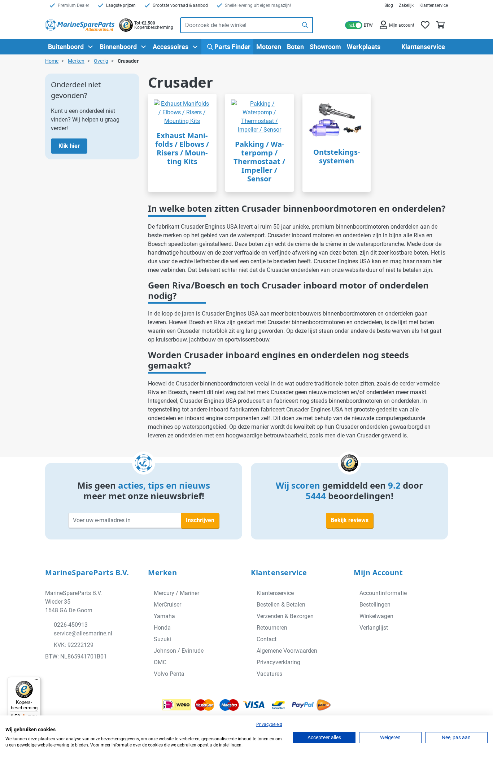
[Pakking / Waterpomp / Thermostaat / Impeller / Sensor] (259, 117)
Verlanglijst (373, 627)
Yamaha (164, 616)
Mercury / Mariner (176, 593)
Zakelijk (406, 5)
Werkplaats (363, 46)
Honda (162, 627)
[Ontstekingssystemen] (336, 121)
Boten (295, 46)
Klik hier (69, 145)
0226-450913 (71, 624)
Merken (76, 61)
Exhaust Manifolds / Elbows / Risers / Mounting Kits (182, 148)
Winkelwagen (376, 616)
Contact (266, 639)
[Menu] (36, 681)
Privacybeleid (269, 724)
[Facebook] (52, 674)
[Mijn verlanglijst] (425, 25)
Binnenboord (118, 46)
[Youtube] (85, 674)
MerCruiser (167, 604)
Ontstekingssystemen (336, 156)
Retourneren (272, 627)
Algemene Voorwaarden (287, 650)
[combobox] (239, 25)
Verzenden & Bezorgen (285, 616)
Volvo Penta (169, 673)
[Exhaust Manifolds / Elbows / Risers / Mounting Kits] (182, 112)
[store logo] (79, 25)
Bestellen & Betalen (281, 604)
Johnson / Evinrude (179, 650)
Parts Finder (231, 46)
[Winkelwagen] (440, 25)
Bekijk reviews (349, 520)
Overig (101, 61)
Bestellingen (375, 604)
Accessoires (170, 46)
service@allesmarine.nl (83, 633)
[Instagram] (69, 674)
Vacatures (269, 673)
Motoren (268, 46)
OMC (160, 662)
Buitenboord (66, 46)
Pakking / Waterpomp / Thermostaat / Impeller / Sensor (259, 161)
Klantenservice (433, 5)
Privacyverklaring (278, 662)
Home (51, 61)
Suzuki (162, 639)
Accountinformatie (383, 593)
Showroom (325, 46)
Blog (388, 5)
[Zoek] (305, 25)
